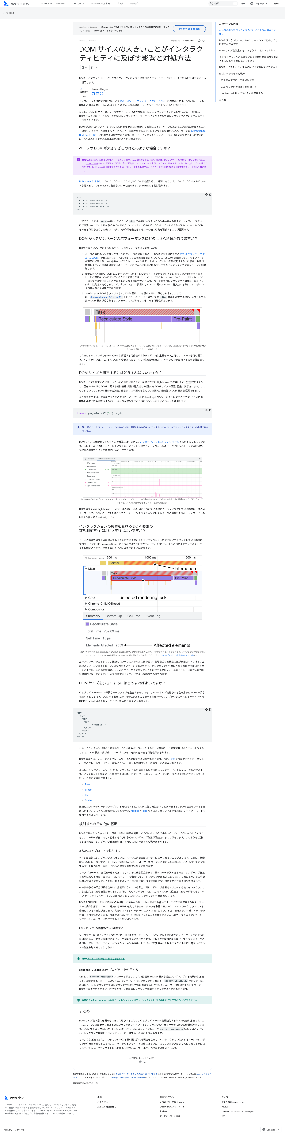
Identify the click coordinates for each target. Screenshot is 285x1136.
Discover (60, 3)
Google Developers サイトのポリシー (128, 1077)
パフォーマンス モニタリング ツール (159, 441)
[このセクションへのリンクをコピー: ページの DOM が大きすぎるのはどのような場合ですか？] (173, 148)
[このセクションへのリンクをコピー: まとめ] (92, 1011)
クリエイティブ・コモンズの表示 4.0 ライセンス (136, 1074)
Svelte (88, 800)
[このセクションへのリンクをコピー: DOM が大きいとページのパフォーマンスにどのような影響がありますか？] (200, 239)
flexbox (135, 810)
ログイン (277, 3)
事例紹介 (134, 3)
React (88, 784)
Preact (88, 789)
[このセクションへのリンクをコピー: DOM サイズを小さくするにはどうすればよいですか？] (168, 683)
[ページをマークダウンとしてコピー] (92, 67)
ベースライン (78, 3)
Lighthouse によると (90, 181)
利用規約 (8, 1130)
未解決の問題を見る (106, 1106)
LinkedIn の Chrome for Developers (238, 1111)
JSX (173, 759)
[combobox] (223, 3)
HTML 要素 (192, 160)
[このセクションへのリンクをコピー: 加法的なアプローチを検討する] (123, 851)
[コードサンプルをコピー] (210, 194)
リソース (45, 3)
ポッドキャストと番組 (170, 1116)
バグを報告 (102, 1102)
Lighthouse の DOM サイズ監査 (107, 167)
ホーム (82, 40)
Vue (87, 795)
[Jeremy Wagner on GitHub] (93, 94)
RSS (223, 1116)
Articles (9, 13)
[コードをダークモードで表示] (206, 194)
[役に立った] (199, 40)
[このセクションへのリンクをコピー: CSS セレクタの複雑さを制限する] (126, 928)
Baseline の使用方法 (100, 3)
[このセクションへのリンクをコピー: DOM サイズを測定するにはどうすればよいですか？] (165, 373)
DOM (92, 163)
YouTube (225, 1106)
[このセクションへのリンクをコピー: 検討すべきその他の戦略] (120, 824)
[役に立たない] (203, 40)
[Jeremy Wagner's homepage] (101, 94)
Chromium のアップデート (172, 1106)
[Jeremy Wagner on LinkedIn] (97, 94)
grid (145, 810)
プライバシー (21, 1130)
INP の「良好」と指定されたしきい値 (177, 655)
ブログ (120, 3)
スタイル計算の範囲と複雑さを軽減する (106, 958)
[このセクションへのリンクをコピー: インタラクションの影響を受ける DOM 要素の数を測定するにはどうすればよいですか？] (148, 531)
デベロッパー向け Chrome (172, 1102)
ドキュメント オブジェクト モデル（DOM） (143, 101)
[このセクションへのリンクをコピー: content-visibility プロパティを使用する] (141, 970)
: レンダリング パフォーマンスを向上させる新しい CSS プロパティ (140, 1000)
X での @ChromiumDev (233, 1102)
